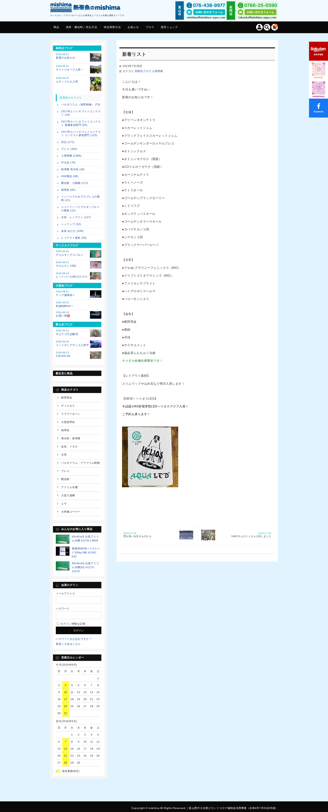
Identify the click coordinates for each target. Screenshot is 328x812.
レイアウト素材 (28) (74, 237)
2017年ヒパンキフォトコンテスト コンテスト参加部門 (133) (81, 133)
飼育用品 (66, 397)
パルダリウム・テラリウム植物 (80, 462)
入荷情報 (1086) (71, 155)
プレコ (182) (69, 148)
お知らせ (133, 27)
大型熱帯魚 (68, 422)
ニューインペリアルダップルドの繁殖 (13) (80, 208)
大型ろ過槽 (68, 495)
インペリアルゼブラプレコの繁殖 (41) (80, 198)
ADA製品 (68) (69, 176)
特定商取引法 (112, 27)
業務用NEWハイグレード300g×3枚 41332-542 (86, 552)
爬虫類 (65, 479)
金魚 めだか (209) (72, 230)
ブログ (150, 27)
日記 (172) (67, 142)
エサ (64, 503)
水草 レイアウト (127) (76, 217)
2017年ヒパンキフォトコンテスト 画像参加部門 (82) (81, 123)
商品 (56, 27)
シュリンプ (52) (71, 224)
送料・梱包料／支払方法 (81, 27)
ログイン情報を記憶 (72, 623)
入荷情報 (157, 71)
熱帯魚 (65, 430)
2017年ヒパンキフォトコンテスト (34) (81, 113)
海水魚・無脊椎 (70, 438)
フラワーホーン (70, 413)
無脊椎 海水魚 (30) (73, 169)
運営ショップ (169, 27)
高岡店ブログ (143, 71)
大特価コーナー (70, 511)
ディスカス (68, 405)
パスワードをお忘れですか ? (73, 638)
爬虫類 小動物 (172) (74, 182)
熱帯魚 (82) (68, 189)
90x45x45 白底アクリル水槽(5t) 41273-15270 (85, 567)
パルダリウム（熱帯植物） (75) (80, 104)
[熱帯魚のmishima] (85, 8)
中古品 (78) (68, 162)
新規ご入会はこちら (68, 643)
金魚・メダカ (69, 446)
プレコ (65, 470)
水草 (64, 454)
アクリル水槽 (69, 487)
